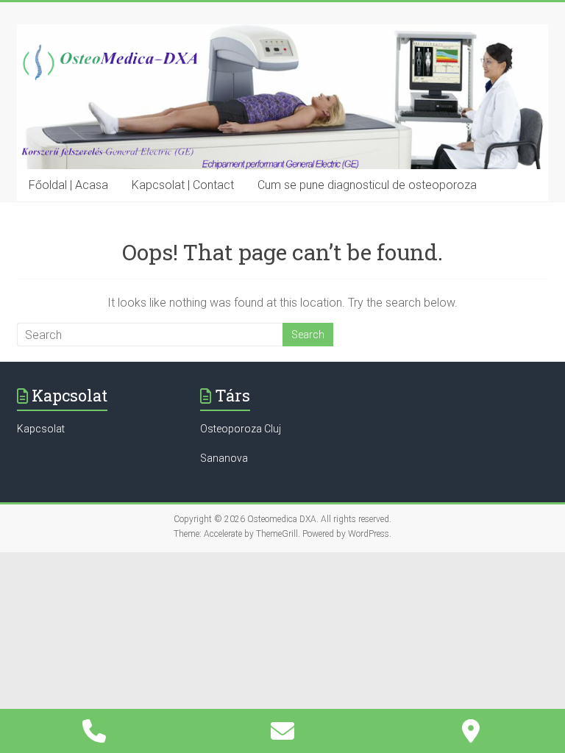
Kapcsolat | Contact (183, 185)
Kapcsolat (41, 429)
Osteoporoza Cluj (240, 429)
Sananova (224, 458)
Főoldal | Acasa (68, 185)
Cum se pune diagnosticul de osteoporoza (367, 185)
